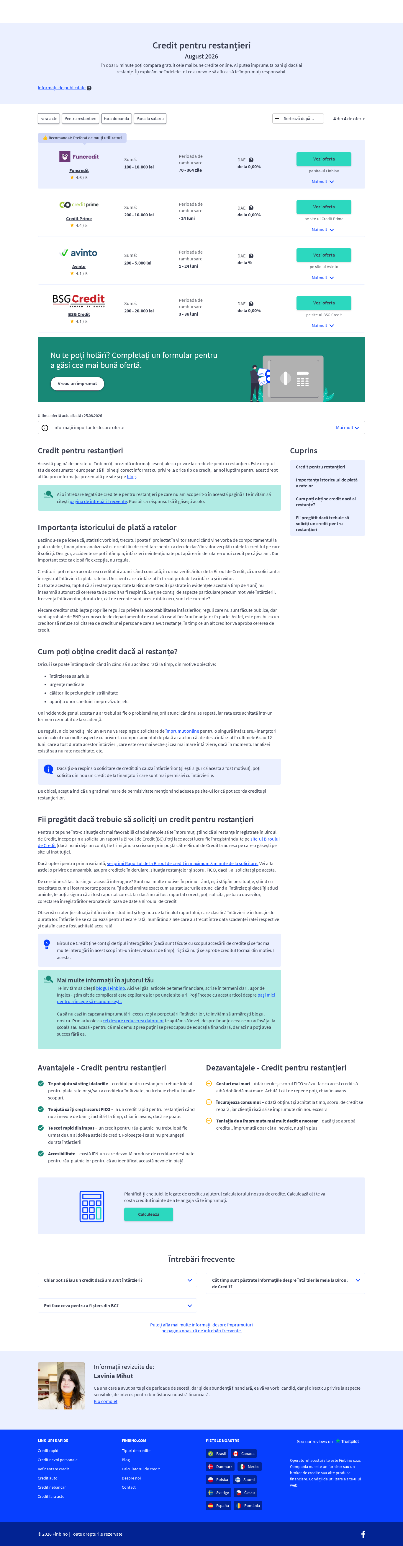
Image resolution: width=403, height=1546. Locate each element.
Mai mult (344, 427)
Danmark (223, 1466)
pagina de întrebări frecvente (98, 501)
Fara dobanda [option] (116, 118)
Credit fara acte (51, 1496)
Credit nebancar (52, 1487)
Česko (249, 1492)
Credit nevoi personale (58, 1459)
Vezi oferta (324, 159)
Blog (126, 1459)
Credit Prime (79, 218)
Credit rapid (48, 1450)
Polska (221, 1479)
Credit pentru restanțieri (320, 467)
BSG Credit (79, 314)
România (251, 1505)
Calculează (148, 1214)
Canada (247, 1453)
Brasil (220, 1453)
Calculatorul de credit (141, 1469)
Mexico (253, 1466)
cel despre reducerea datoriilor (133, 1020)
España (222, 1505)
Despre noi (131, 1478)
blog (131, 476)
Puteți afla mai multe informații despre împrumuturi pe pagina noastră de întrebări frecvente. (201, 1328)
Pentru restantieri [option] (80, 118)
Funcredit (79, 170)
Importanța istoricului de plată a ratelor (327, 483)
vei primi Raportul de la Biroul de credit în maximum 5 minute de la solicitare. (182, 863)
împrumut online (183, 731)
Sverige (222, 1492)
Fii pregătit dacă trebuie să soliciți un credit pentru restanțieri (322, 523)
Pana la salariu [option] (150, 118)
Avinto (79, 266)
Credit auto (48, 1478)
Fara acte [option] (48, 118)
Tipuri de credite (136, 1450)
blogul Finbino (110, 988)
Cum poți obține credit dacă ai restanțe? (326, 501)
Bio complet (105, 1401)
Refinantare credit (53, 1469)
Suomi (249, 1479)
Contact (129, 1487)
